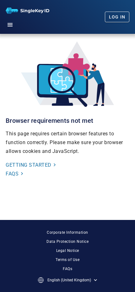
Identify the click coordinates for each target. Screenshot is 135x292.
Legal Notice (67, 250)
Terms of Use (67, 260)
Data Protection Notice (67, 241)
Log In (117, 16)
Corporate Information (67, 232)
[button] (10, 24)
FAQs (67, 269)
